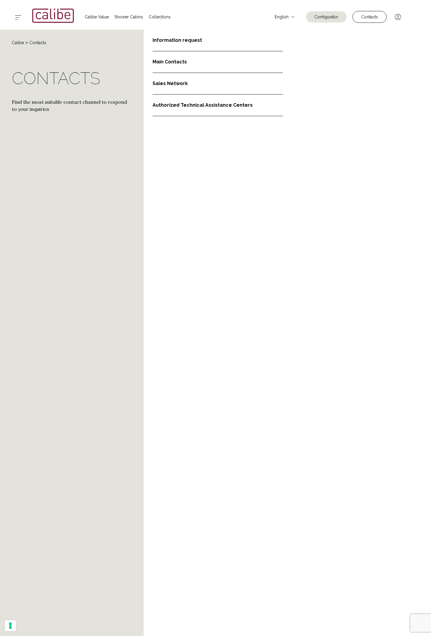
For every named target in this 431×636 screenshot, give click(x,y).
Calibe (18, 42)
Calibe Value (97, 17)
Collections (160, 17)
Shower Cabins (128, 17)
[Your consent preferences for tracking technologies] (10, 625)
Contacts (369, 17)
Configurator (326, 17)
